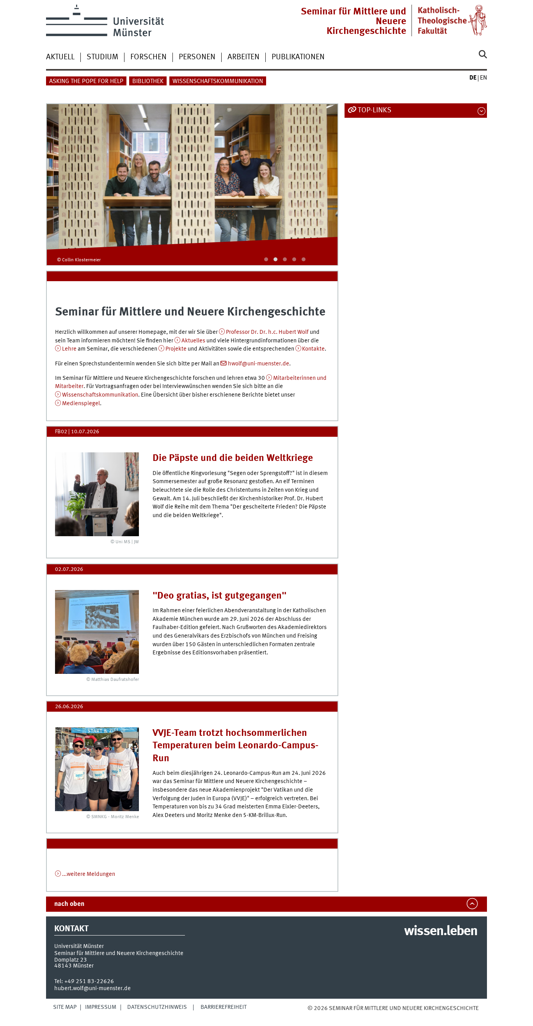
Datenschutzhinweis (157, 1007)
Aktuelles (193, 341)
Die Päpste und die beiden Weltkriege (233, 458)
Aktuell (60, 57)
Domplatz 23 (70, 960)
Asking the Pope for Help (86, 81)
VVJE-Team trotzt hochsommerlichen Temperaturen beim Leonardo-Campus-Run (235, 745)
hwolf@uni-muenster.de (258, 364)
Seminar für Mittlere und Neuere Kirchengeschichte (353, 21)
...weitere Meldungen (88, 874)
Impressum (100, 1007)
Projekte (176, 349)
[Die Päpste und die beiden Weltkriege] (97, 494)
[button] (266, 259)
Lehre (69, 349)
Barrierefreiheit (224, 1007)
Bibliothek (147, 81)
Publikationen (298, 57)
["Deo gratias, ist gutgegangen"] (97, 632)
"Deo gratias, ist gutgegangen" (219, 596)
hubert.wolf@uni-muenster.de (92, 988)
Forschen (148, 57)
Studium (102, 57)
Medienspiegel (81, 403)
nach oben (69, 904)
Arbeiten (243, 57)
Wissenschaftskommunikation (217, 81)
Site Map (64, 1007)
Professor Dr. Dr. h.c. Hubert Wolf (268, 332)
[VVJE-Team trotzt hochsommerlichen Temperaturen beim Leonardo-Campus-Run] (97, 769)
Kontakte (313, 349)
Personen (197, 57)
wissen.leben (440, 932)
